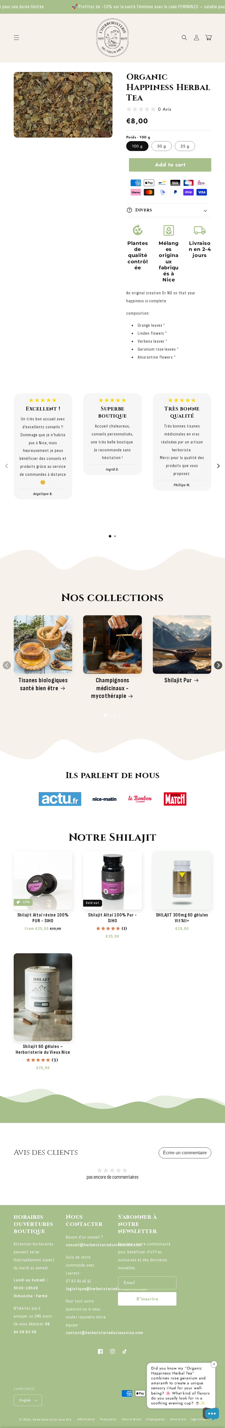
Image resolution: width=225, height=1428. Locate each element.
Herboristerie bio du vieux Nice (52, 1419)
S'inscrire (147, 1299)
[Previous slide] (7, 466)
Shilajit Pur (178, 680)
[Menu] (16, 38)
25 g (185, 146)
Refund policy (86, 1419)
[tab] (110, 536)
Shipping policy (155, 1419)
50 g (161, 146)
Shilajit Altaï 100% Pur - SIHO (112, 918)
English (25, 1400)
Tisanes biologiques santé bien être (43, 684)
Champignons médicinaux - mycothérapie (110, 688)
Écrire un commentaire (185, 1152)
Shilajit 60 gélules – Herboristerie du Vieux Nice (43, 1049)
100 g (137, 146)
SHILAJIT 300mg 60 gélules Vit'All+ (182, 918)
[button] (184, 38)
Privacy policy (108, 1419)
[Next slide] (218, 466)
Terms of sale (178, 1419)
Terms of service (131, 1419)
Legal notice (198, 1419)
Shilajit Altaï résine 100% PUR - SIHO (43, 918)
